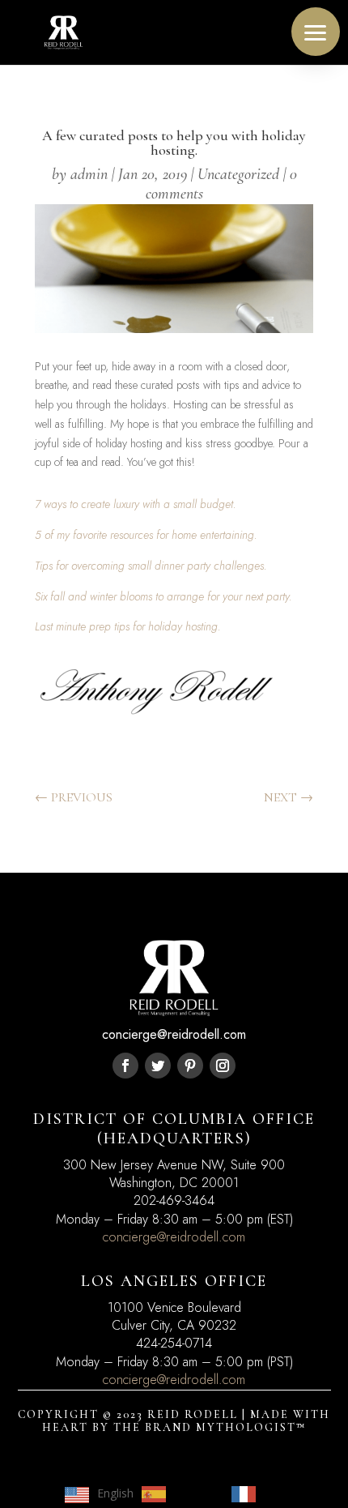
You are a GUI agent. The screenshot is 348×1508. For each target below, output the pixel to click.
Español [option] (194, 1493)
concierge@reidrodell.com (174, 1237)
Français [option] (286, 1493)
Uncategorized (238, 174)
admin (89, 174)
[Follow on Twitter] (158, 1066)
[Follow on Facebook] (125, 1066)
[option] (178, 1494)
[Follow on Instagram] (223, 1066)
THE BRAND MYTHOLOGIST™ (209, 1427)
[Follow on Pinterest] (190, 1066)
